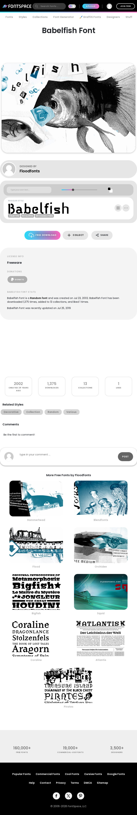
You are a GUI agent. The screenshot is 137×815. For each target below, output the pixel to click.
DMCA (88, 783)
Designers (113, 17)
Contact (45, 783)
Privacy (61, 783)
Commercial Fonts (48, 774)
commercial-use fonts (70, 752)
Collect (78, 235)
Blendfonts (101, 520)
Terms (75, 783)
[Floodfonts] (11, 169)
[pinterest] (80, 795)
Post (125, 456)
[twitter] (68, 795)
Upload (90, 6)
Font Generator (63, 17)
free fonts (22, 752)
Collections (40, 17)
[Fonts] (17, 6)
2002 (18, 383)
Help (32, 783)
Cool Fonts (72, 774)
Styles (23, 17)
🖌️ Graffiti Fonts (90, 17)
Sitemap (102, 783)
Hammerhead (36, 520)
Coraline (36, 660)
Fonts (9, 17)
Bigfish (36, 613)
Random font (38, 298)
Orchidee (101, 566)
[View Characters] (118, 208)
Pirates (68, 706)
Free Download (45, 235)
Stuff (129, 17)
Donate (19, 279)
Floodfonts (30, 171)
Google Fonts (116, 774)
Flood (36, 566)
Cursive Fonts (93, 774)
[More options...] (126, 208)
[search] (49, 6)
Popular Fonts (21, 774)
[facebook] (56, 795)
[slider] (73, 190)
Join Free (125, 6)
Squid (101, 613)
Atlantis (101, 660)
